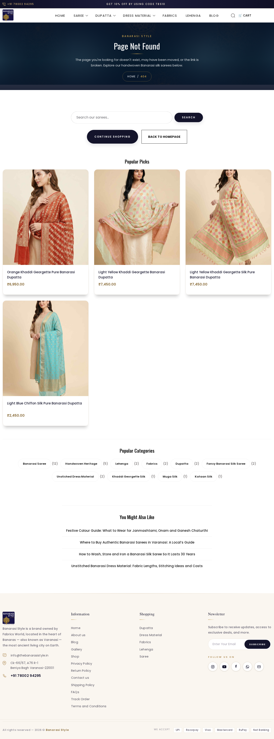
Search (188, 117)
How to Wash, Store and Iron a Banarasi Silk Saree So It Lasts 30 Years (137, 554)
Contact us (80, 678)
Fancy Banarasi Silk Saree (226, 464)
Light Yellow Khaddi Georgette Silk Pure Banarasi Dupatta (222, 274)
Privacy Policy (81, 663)
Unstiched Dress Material (75, 477)
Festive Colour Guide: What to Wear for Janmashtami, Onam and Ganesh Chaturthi (137, 530)
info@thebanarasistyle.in (29, 655)
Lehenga (193, 15)
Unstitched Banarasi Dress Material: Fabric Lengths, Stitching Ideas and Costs (137, 566)
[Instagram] (212, 666)
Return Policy (81, 670)
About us (78, 635)
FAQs (75, 692)
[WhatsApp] (247, 666)
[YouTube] (224, 666)
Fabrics (170, 15)
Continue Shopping (112, 136)
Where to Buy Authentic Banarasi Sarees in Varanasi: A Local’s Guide (137, 542)
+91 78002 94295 (20, 4)
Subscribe (257, 644)
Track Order (80, 699)
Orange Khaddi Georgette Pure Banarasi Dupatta (41, 274)
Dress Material (137, 15)
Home (60, 15)
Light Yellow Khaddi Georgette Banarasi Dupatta (131, 274)
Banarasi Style (57, 730)
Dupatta (103, 15)
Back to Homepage (164, 137)
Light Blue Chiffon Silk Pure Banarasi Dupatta (44, 403)
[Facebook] (236, 666)
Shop (75, 656)
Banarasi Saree (34, 464)
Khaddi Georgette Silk (128, 477)
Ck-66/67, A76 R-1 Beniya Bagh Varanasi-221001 (32, 665)
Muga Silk (170, 477)
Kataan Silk (203, 477)
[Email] (259, 666)
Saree (79, 15)
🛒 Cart (244, 15)
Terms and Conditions (88, 706)
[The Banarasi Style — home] (9, 618)
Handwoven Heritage (81, 464)
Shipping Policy (83, 685)
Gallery (76, 649)
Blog (214, 15)
